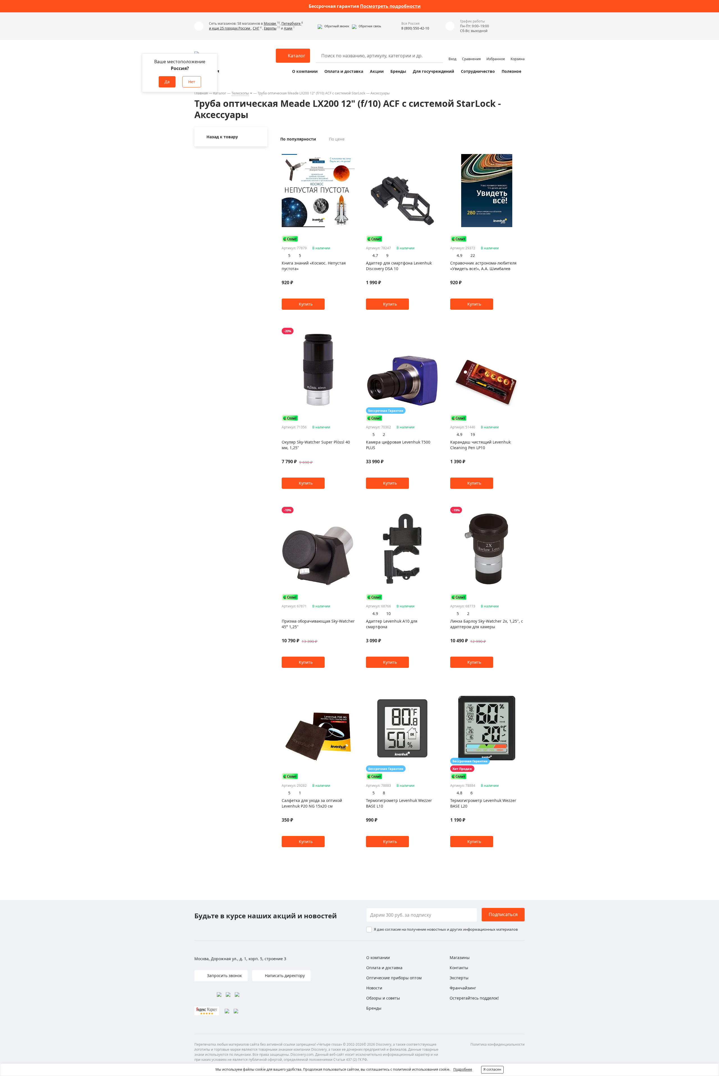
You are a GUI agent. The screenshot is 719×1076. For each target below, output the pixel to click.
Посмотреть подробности (390, 6)
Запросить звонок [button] (224, 975)
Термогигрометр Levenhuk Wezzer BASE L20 (483, 803)
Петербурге (291, 23)
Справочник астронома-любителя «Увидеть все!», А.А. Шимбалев (483, 265)
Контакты (459, 967)
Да (167, 81)
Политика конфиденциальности (497, 1044)
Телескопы (240, 93)
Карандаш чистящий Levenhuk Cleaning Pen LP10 (480, 444)
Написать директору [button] (284, 975)
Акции (377, 71)
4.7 (375, 255)
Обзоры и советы (383, 998)
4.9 (459, 255)
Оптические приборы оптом (394, 977)
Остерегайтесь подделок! (474, 998)
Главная (201, 93)
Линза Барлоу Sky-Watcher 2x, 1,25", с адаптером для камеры (486, 623)
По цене (337, 139)
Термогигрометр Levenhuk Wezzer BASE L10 (399, 803)
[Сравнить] (352, 151)
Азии (288, 28)
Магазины (460, 957)
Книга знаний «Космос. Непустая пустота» (314, 265)
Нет (191, 81)
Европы (270, 28)
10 (388, 613)
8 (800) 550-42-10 (415, 28)
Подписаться (503, 914)
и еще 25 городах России (230, 28)
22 (472, 255)
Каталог (219, 93)
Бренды (398, 71)
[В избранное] (345, 151)
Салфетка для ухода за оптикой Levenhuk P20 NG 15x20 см (312, 803)
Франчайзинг (463, 988)
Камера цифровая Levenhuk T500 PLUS (398, 444)
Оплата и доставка (343, 71)
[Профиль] (452, 53)
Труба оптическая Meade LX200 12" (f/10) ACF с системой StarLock (311, 93)
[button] (333, 26)
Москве (270, 23)
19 (472, 434)
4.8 (459, 792)
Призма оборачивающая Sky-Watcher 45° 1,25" (318, 623)
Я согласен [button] (492, 1069)
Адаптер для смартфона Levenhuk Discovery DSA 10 (399, 265)
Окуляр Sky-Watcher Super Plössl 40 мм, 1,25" (316, 444)
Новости (374, 988)
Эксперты (459, 977)
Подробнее (462, 1069)
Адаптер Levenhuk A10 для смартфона (391, 623)
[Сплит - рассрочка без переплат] (290, 239)
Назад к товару (222, 136)
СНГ (256, 28)
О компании (305, 71)
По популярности (298, 139)
